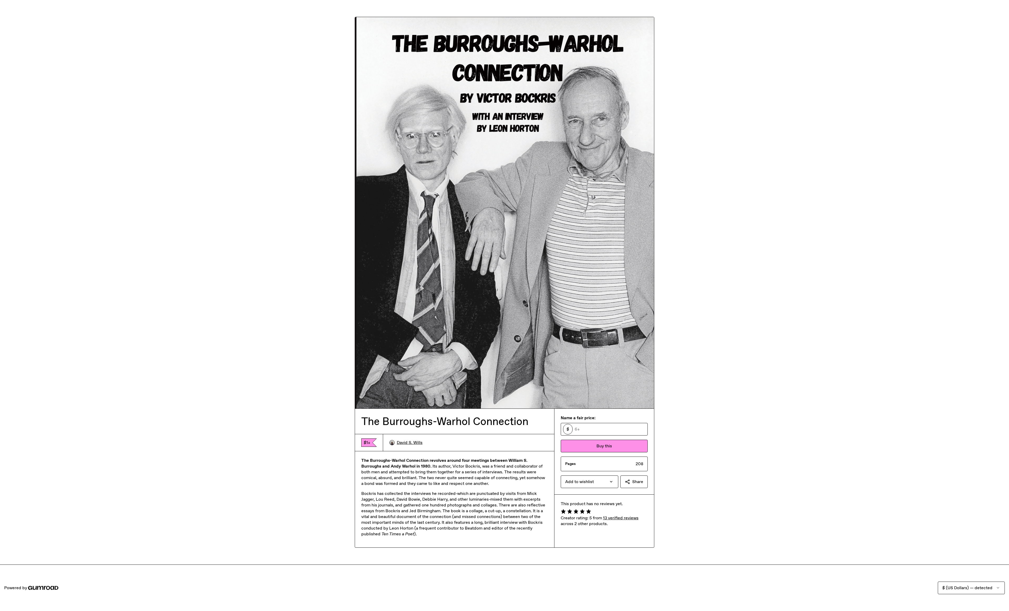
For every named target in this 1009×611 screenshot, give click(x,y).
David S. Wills (410, 442)
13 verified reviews (621, 517)
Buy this (604, 445)
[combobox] (589, 481)
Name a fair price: (578, 417)
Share (637, 481)
